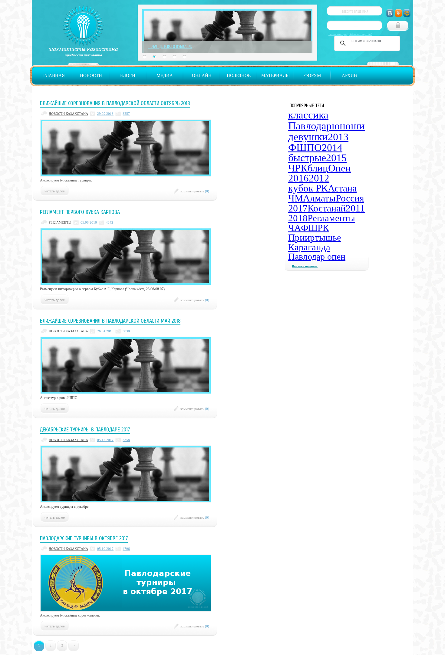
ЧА (294, 227)
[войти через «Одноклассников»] (398, 13)
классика (308, 115)
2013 (338, 136)
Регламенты (331, 218)
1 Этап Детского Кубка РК (170, 46)
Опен (339, 168)
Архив (349, 75)
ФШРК (315, 227)
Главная (54, 75)
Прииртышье (314, 237)
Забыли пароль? (360, 34)
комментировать (194, 191)
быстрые (307, 157)
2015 (336, 157)
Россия (350, 198)
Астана (342, 188)
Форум (312, 75)
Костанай (327, 208)
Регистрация (337, 34)
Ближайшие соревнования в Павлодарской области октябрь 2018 (115, 103)
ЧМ (295, 198)
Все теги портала (305, 266)
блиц (318, 168)
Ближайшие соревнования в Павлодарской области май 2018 (110, 321)
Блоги (127, 75)
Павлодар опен (316, 256)
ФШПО (305, 147)
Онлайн (202, 75)
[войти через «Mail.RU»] (406, 13)
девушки (308, 137)
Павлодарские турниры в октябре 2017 (84, 538)
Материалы (275, 75)
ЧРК (298, 168)
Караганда (309, 247)
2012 (319, 178)
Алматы (319, 198)
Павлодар (310, 126)
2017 (298, 208)
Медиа (165, 75)
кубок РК (308, 188)
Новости (91, 75)
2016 (298, 178)
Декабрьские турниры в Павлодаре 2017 (85, 430)
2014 (332, 147)
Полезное (239, 75)
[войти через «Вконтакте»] (390, 13)
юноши (348, 126)
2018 (298, 218)
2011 (355, 208)
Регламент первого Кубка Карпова (80, 212)
